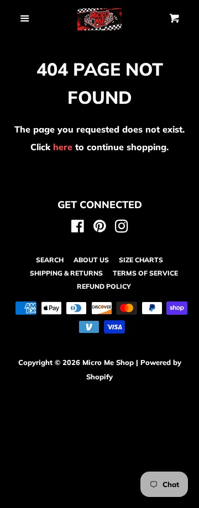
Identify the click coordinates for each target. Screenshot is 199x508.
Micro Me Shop (108, 362)
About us (91, 260)
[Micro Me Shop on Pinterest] (100, 228)
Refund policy (104, 286)
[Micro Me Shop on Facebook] (78, 228)
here (62, 146)
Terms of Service (145, 273)
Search (50, 260)
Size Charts (141, 260)
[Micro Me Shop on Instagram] (121, 228)
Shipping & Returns (66, 273)
